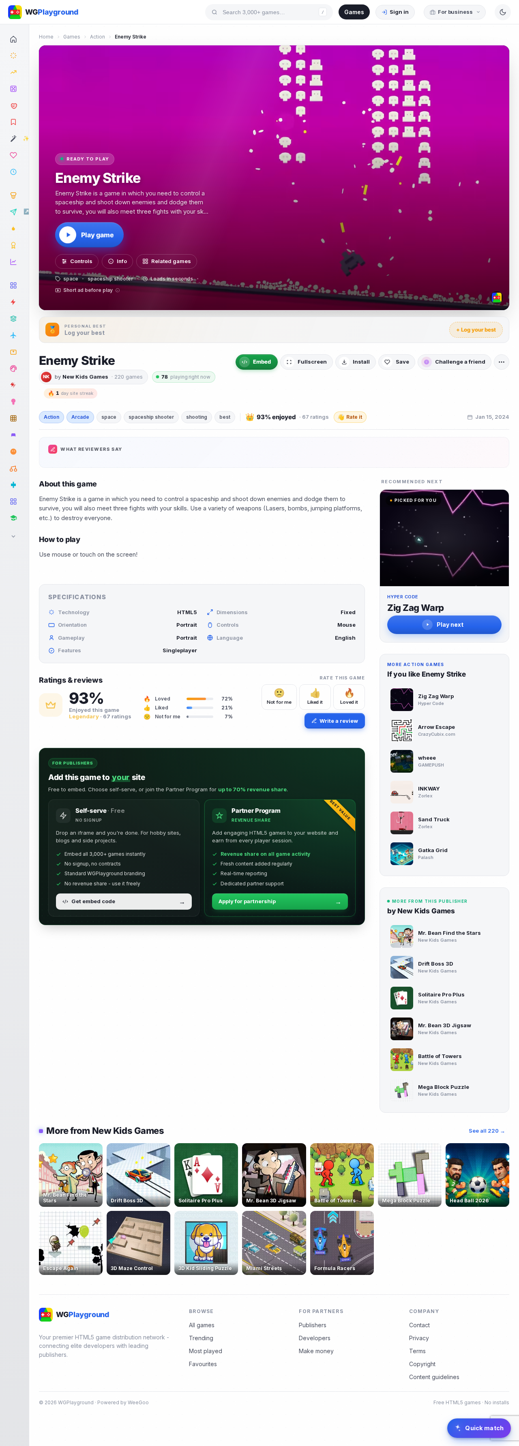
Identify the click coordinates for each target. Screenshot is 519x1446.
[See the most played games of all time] (14, 72)
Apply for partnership (280, 902)
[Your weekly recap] (14, 262)
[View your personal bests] (14, 195)
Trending (201, 1338)
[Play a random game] (14, 89)
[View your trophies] (14, 245)
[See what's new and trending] (14, 55)
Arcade (80, 417)
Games (354, 12)
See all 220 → (487, 1130)
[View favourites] (14, 155)
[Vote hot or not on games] (14, 105)
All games (201, 1325)
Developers (314, 1338)
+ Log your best (476, 329)
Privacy (419, 1338)
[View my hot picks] (14, 122)
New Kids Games (85, 376)
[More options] (501, 362)
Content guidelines (434, 1376)
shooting (196, 417)
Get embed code (128, 902)
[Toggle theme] (503, 12)
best (224, 417)
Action (97, 37)
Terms (417, 1350)
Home (46, 37)
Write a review (339, 721)
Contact (419, 1325)
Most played (205, 1350)
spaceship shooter (151, 417)
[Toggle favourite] (95, 1151)
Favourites (203, 1363)
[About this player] (497, 297)
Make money (316, 1350)
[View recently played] (14, 172)
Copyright (422, 1363)
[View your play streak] (14, 229)
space (108, 417)
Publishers (312, 1325)
